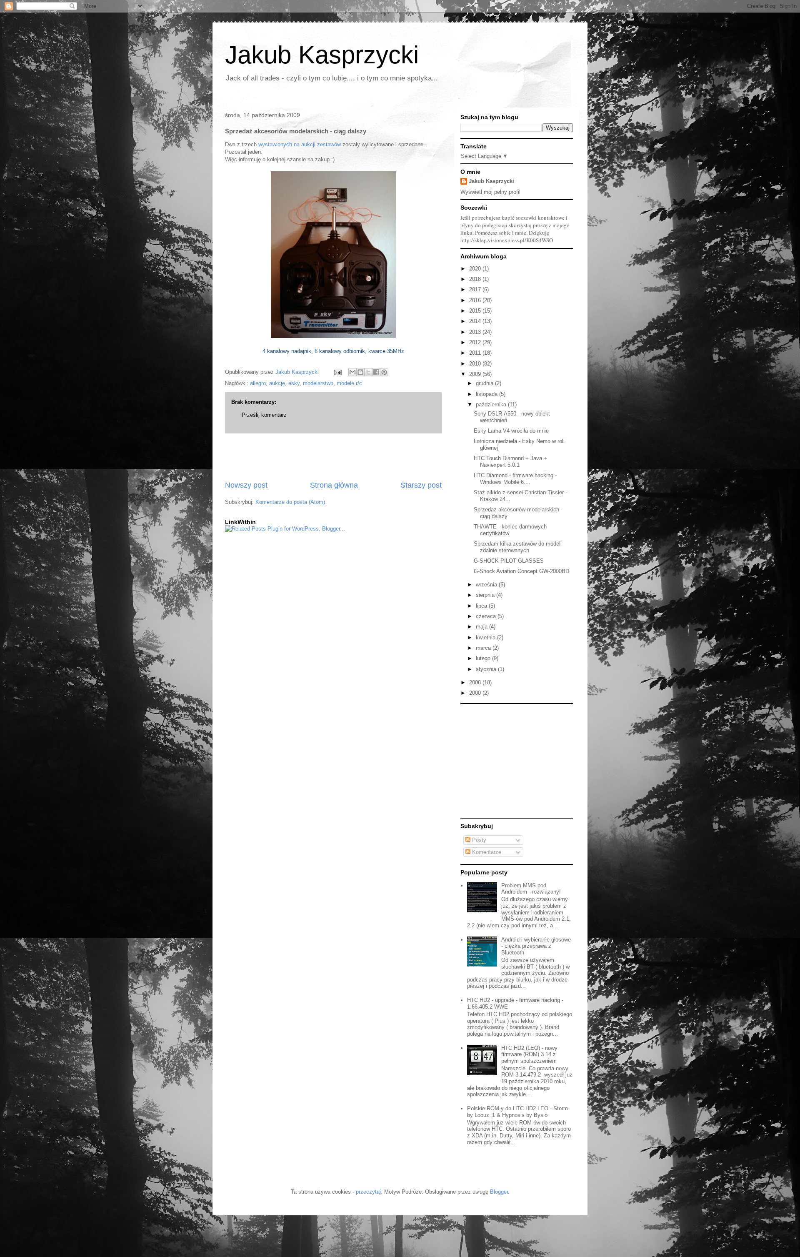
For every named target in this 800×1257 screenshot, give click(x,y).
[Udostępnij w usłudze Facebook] (376, 372)
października (492, 404)
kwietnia (486, 637)
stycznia (487, 669)
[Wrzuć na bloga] (360, 372)
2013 (475, 332)
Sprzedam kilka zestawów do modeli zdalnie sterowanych (518, 547)
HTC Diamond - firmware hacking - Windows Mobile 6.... (515, 478)
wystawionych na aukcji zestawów (299, 144)
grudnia (485, 383)
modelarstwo (318, 383)
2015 (475, 311)
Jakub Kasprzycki (322, 55)
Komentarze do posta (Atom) (290, 502)
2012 (475, 342)
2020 (475, 268)
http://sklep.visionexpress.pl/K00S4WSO (506, 240)
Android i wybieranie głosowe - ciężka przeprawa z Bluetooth (536, 946)
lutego (484, 658)
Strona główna (334, 485)
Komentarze (485, 852)
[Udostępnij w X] (368, 372)
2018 (475, 279)
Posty (478, 840)
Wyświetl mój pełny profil (490, 192)
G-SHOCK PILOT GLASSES (509, 561)
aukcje (277, 383)
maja (482, 626)
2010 (475, 364)
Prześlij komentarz (264, 415)
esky (294, 383)
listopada (487, 394)
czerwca (487, 616)
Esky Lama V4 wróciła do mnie (511, 431)
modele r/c (349, 383)
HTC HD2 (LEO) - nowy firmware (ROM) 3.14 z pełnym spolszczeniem (529, 1054)
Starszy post (421, 485)
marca (484, 648)
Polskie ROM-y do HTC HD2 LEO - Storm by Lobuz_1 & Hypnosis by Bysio (517, 1111)
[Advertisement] (333, 456)
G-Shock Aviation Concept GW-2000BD (521, 571)
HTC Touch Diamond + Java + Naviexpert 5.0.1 (510, 461)
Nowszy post (246, 485)
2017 (475, 289)
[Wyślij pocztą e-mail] (352, 372)
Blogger (499, 1192)
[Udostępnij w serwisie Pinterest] (384, 372)
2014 (475, 321)
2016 (475, 300)
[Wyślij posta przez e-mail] (337, 372)
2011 (475, 353)
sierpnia (486, 595)
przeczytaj (368, 1192)
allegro (258, 383)
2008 (475, 682)
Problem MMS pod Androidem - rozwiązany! (531, 888)
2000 (475, 693)
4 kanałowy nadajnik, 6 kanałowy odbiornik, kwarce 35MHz (333, 351)
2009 (475, 374)
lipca (482, 606)
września (487, 584)
